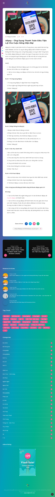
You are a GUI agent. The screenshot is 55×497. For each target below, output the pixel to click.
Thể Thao (6, 327)
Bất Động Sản (16, 316)
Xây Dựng (46, 327)
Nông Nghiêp (26, 322)
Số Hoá (6, 324)
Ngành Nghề (16, 322)
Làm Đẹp (44, 319)
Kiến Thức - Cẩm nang (32, 319)
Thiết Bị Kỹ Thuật (24, 324)
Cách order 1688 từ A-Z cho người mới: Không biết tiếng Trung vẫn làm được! (29, 275)
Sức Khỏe (13, 324)
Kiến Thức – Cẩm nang (9, 374)
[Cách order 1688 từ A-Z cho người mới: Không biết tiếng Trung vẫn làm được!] (5, 276)
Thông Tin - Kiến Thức (38, 324)
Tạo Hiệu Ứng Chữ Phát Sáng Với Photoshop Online (22, 302)
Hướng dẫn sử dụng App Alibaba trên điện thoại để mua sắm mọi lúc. (27, 288)
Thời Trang (15, 327)
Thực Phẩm (24, 327)
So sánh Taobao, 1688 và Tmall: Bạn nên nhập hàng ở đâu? (24, 282)
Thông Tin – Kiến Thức (9, 423)
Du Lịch (44, 316)
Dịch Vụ (6, 319)
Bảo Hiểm (6, 316)
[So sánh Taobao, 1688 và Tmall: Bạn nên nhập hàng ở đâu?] (5, 282)
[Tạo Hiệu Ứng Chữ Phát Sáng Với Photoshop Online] (5, 302)
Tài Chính (33, 327)
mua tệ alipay (11, 198)
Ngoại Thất (7, 322)
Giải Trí (21, 319)
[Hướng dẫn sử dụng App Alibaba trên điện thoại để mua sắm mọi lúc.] (5, 289)
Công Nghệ (12, 14)
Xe (40, 327)
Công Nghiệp (26, 316)
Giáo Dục (13, 319)
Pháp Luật (43, 322)
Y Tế (5, 330)
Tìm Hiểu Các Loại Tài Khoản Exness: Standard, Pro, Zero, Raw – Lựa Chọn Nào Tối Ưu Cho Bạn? (30, 296)
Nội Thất (35, 322)
